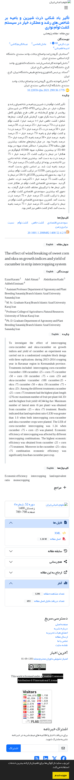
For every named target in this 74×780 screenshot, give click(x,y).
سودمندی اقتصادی (57, 222)
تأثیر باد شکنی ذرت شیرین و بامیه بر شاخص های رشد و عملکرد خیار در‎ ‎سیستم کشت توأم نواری (37, 22)
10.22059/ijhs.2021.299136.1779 (46, 90)
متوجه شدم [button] (61, 775)
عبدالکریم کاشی (19, 44)
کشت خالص (38, 222)
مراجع (58, 488)
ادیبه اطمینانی (62, 48)
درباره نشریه (61, 628)
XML (57, 533)
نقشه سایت (61, 645)
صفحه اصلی (61, 624)
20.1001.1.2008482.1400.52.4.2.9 (47, 232)
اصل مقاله (50, 539)
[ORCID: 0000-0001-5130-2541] (53, 43)
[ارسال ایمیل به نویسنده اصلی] (56, 43)
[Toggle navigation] (38, 8)
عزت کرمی (63, 44)
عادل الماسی (39, 44)
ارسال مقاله (61, 636)
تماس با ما (62, 641)
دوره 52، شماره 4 (24, 504)
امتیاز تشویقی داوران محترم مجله (51, 658)
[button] (51, 767)
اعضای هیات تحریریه (57, 632)
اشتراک (13, 748)
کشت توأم (23, 222)
